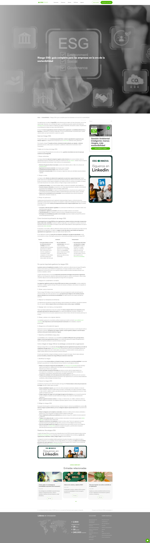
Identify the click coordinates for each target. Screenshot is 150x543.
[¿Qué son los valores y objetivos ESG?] (50, 476)
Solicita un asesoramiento (107, 527)
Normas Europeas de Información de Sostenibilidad (93, 521)
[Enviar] (111, 121)
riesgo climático (71, 160)
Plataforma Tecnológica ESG (45, 434)
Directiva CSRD (57, 348)
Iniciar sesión (96, 2)
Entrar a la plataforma (106, 537)
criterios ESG (65, 140)
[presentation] (38, 501)
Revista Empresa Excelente (107, 535)
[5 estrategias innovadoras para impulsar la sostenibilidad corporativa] (100, 476)
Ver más (49, 495)
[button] (76, 501)
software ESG (52, 425)
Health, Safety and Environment (92, 537)
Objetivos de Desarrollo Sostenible (93, 530)
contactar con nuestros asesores (55, 443)
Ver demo (103, 525)
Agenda (103, 529)
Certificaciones (105, 521)
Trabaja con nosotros (106, 533)
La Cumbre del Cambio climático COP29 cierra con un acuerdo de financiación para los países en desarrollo (61, 510)
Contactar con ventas (106, 2)
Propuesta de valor (105, 519)
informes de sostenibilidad (79, 256)
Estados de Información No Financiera (94, 525)
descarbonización (43, 166)
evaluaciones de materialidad (71, 365)
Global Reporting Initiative (94, 527)
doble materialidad (47, 226)
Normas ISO (91, 539)
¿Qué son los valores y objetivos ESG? (48, 484)
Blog (103, 531)
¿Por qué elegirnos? (105, 523)
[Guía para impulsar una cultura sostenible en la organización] (75, 476)
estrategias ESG (41, 125)
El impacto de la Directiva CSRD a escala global (101, 510)
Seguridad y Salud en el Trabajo (93, 533)
